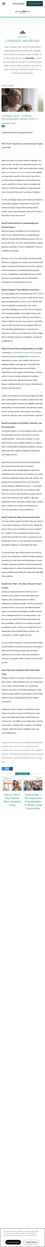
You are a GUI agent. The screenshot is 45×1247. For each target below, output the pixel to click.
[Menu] (3, 3)
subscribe (29, 58)
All (3, 126)
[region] (22, 1237)
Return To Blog (8, 86)
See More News (22, 774)
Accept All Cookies (13, 1242)
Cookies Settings (31, 1242)
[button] (34, 3)
